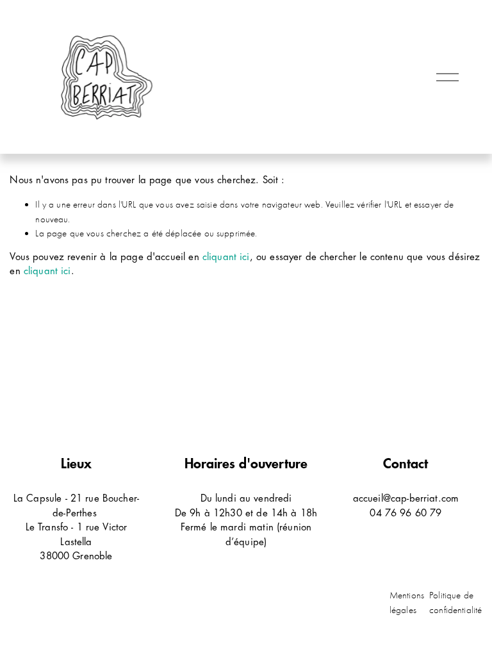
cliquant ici (226, 257)
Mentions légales (407, 602)
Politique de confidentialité (455, 602)
